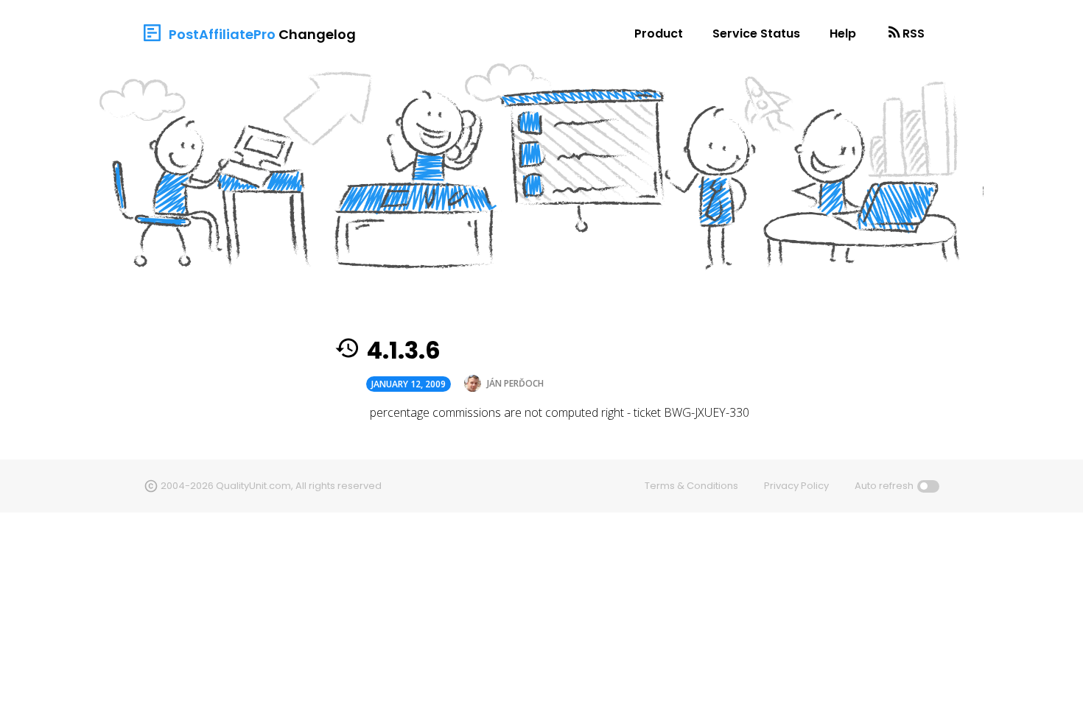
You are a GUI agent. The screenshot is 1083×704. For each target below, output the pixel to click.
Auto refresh (884, 486)
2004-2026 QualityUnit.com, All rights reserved (271, 486)
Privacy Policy (796, 486)
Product (658, 33)
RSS (913, 33)
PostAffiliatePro (222, 34)
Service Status (756, 33)
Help (843, 33)
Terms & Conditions (691, 486)
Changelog (317, 34)
